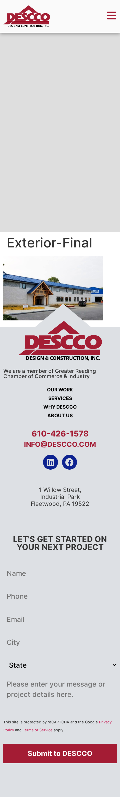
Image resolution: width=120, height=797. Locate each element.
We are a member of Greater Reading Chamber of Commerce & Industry (49, 373)
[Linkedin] (50, 462)
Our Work (60, 389)
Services (60, 398)
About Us (60, 415)
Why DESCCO (60, 407)
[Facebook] (69, 462)
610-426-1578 (60, 433)
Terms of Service (38, 730)
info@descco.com (60, 444)
